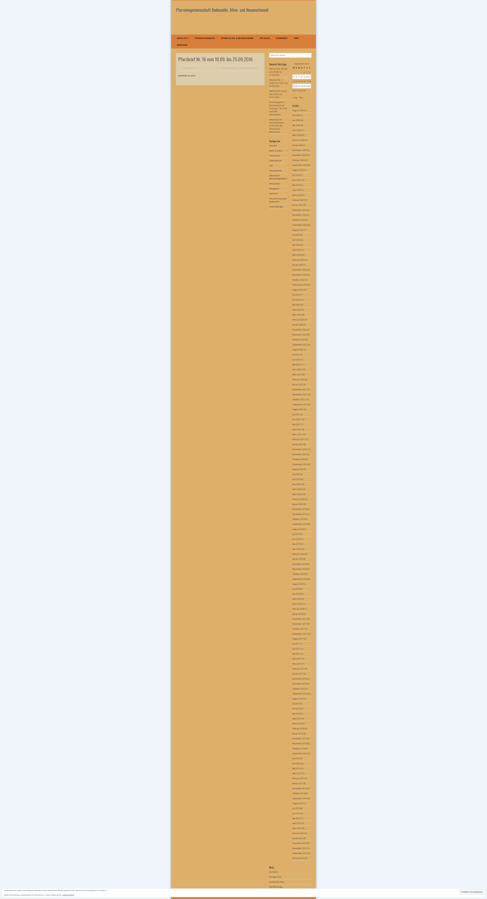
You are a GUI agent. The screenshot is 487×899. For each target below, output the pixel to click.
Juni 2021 (296, 419)
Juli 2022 (296, 354)
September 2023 (299, 284)
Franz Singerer (188, 68)
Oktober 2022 (298, 339)
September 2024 (299, 225)
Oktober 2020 (298, 459)
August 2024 (297, 230)
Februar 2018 (298, 609)
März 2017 (297, 663)
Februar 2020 (298, 499)
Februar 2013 (298, 858)
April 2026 (296, 130)
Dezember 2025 (299, 150)
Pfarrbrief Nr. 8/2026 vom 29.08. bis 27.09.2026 (278, 72)
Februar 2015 (298, 778)
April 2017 (296, 658)
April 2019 (296, 549)
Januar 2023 (297, 324)
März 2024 (297, 255)
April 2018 (296, 599)
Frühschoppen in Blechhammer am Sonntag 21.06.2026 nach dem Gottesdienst (278, 108)
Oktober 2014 (298, 793)
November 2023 (299, 274)
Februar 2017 (298, 668)
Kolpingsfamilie (275, 170)
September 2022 (299, 344)
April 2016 (296, 718)
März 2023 (297, 314)
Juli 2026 (296, 115)
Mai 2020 (296, 484)
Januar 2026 (297, 145)
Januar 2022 (297, 384)
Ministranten (274, 183)
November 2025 (299, 155)
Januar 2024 (297, 265)
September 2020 (299, 464)
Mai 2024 (296, 245)
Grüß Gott (183, 38)
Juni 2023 (296, 299)
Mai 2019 (296, 544)
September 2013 (299, 853)
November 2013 (299, 848)
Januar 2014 (297, 838)
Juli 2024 (296, 235)
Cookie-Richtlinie (68, 895)
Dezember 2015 (299, 738)
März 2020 (297, 494)
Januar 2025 (297, 205)
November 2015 (299, 743)
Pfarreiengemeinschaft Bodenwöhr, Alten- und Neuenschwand (222, 10)
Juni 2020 (296, 479)
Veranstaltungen (251, 68)
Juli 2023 (296, 294)
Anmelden (273, 872)
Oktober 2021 (298, 399)
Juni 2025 (296, 180)
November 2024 (299, 215)
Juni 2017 (296, 649)
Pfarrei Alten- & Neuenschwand (237, 38)
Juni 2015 (296, 763)
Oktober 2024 (298, 220)
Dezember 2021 (299, 389)
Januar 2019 (297, 559)
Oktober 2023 (298, 280)
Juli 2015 (296, 758)
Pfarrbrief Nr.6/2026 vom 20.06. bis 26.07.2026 (278, 94)
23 (304, 86)
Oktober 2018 (298, 574)
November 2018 (299, 569)
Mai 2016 (296, 713)
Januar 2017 (297, 673)
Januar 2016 (297, 733)
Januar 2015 (297, 783)
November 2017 (299, 624)
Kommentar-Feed (276, 882)
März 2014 (297, 828)
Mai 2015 (296, 768)
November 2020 (299, 454)
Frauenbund (274, 155)
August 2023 (297, 289)
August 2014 (297, 803)
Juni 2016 (296, 708)
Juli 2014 (296, 808)
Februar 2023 (298, 319)
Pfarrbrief (242, 68)
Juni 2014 (296, 813)
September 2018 (299, 579)
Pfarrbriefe (282, 38)
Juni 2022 (296, 359)
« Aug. (295, 97)
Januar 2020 (297, 504)
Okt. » (301, 97)
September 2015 (299, 753)
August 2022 (297, 349)
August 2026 (297, 110)
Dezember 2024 (299, 210)
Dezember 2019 (299, 509)
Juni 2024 (296, 240)
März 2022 (297, 374)
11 (310, 76)
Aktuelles (265, 38)
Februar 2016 (298, 728)
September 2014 (299, 798)
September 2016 (299, 693)
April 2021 (296, 429)
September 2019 (299, 524)
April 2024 (296, 250)
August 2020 (297, 469)
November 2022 (299, 334)
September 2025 (299, 165)
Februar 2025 (298, 200)
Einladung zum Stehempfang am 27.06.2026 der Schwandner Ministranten (276, 125)
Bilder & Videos (276, 150)
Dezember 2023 (299, 269)
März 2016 (297, 723)
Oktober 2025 (298, 160)
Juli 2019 (296, 534)
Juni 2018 (296, 594)
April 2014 (296, 823)
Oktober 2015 (298, 748)
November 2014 (299, 788)
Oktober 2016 (298, 688)
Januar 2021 (297, 444)
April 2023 (296, 309)
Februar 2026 (298, 140)
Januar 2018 (297, 614)
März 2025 (297, 195)
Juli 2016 (296, 703)
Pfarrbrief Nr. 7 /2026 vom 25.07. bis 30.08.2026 (278, 83)
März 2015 (297, 773)
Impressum (182, 45)
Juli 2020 (296, 474)
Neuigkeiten (234, 68)
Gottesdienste (275, 160)
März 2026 (297, 135)
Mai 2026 (296, 125)
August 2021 (297, 409)
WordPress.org (275, 887)
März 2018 (297, 604)
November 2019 (299, 514)
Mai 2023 (296, 304)
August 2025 (297, 170)
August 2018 (297, 584)
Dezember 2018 (299, 564)
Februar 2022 (298, 379)
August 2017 (297, 638)
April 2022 (296, 369)
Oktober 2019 (298, 519)
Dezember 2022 (299, 329)
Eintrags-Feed (275, 877)
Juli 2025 (296, 175)
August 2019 (297, 529)
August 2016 (297, 698)
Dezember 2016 (299, 678)
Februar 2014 (298, 833)
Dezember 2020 (299, 449)
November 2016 (299, 683)
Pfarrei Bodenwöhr (205, 38)
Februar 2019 (298, 554)
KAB (271, 165)
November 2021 (299, 394)
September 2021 (299, 404)
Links (296, 38)
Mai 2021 (296, 424)
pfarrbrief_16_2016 (186, 75)
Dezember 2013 (299, 843)
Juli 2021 (296, 414)
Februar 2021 (298, 439)
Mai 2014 (296, 818)
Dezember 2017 (299, 619)
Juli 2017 (296, 643)
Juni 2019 (296, 539)
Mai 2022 (296, 364)
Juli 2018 (296, 589)
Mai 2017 (296, 653)
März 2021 (297, 434)
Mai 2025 (296, 185)
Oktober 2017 (298, 629)
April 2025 (296, 190)
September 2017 (299, 634)
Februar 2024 (298, 260)
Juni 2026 (296, 120)
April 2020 (296, 489)
